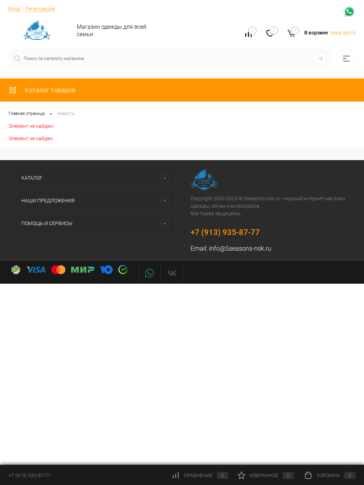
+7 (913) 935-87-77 (225, 232)
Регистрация (40, 9)
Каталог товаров (49, 90)
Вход (14, 9)
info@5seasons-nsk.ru (240, 248)
